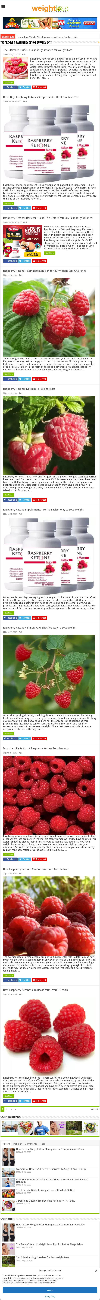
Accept (50, 1290)
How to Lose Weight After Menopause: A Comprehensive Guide (50, 1149)
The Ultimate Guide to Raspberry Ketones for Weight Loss (37, 50)
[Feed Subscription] (98, 42)
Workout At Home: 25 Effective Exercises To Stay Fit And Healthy (48, 37)
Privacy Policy (50, 1297)
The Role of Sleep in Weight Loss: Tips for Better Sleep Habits (49, 1244)
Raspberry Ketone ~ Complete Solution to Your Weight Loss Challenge (44, 270)
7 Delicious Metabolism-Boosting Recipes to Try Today (45, 1200)
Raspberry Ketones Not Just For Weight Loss (29, 388)
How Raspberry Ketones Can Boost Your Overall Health (35, 989)
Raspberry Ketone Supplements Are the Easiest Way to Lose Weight (43, 509)
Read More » (9, 82)
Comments (31, 1143)
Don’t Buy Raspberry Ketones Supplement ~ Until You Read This (41, 97)
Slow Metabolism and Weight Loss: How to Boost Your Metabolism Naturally (52, 1180)
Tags (42, 1143)
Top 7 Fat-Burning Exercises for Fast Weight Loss (42, 1257)
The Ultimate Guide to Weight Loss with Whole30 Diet (45, 1190)
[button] (96, 1270)
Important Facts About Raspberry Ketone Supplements (36, 748)
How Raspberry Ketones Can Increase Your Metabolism (35, 869)
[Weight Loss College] (50, 8)
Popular (17, 1143)
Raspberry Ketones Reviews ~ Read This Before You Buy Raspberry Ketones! (48, 217)
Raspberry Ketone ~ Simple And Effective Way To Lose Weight (40, 627)
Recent (6, 1143)
